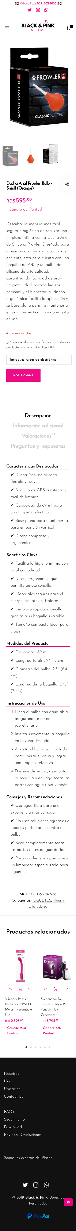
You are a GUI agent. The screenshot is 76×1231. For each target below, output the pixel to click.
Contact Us (13, 1097)
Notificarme (23, 375)
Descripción (38, 416)
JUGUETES (41, 901)
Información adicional (38, 426)
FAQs (9, 1112)
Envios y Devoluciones (22, 1135)
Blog (8, 1081)
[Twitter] (30, 10)
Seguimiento (14, 1120)
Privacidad (13, 1127)
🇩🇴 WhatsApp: (38, 3)
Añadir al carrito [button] (20, 989)
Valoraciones (38, 436)
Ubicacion (12, 1089)
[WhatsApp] (46, 10)
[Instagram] (38, 10)
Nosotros (11, 1074)
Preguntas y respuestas (38, 446)
